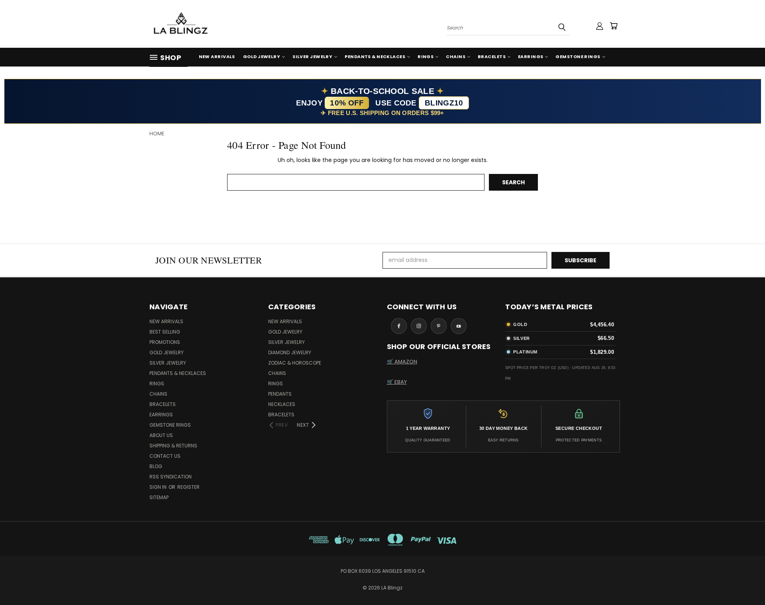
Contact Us (164, 456)
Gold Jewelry (261, 56)
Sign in (158, 487)
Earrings (530, 56)
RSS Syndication (170, 476)
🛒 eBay (397, 382)
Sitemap (159, 497)
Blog (155, 466)
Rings (426, 56)
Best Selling (164, 331)
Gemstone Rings (577, 56)
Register (188, 487)
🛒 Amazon (402, 361)
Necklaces (281, 404)
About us (161, 435)
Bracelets (492, 56)
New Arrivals (217, 56)
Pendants (280, 393)
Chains (455, 56)
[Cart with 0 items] (614, 26)
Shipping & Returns (173, 445)
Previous (744, 580)
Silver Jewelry (312, 56)
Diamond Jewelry (289, 352)
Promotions (164, 342)
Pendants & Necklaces (375, 56)
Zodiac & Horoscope (294, 362)
